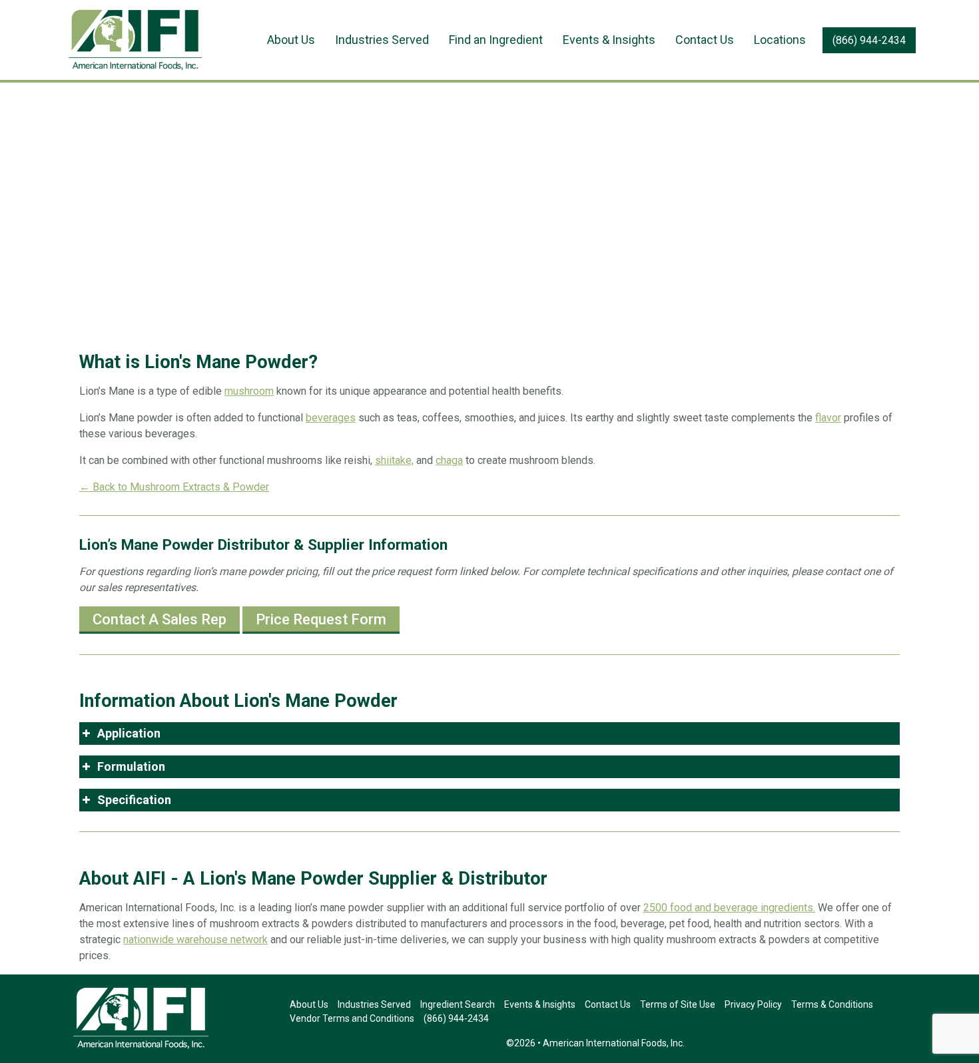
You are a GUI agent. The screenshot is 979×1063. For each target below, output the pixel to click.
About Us (291, 40)
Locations (780, 40)
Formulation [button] (131, 766)
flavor (828, 417)
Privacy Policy (753, 1004)
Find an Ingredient (496, 40)
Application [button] (129, 733)
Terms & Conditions (832, 1004)
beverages (331, 417)
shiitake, (394, 460)
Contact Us (704, 40)
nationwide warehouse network (195, 939)
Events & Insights (609, 40)
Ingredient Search (457, 1004)
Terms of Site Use (677, 1004)
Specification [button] (134, 800)
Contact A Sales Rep (159, 619)
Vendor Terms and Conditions (352, 1018)
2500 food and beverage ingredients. (729, 907)
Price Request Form (321, 619)
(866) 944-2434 (869, 40)
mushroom (249, 391)
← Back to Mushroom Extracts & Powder (174, 487)
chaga (449, 460)
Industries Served (382, 40)
